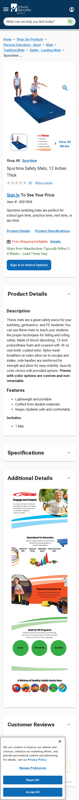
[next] (55, 144)
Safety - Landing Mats (45, 50)
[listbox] (31, 149)
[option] (19, 149)
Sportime (29, 161)
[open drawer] (6, 9)
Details (55, 241)
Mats (49, 45)
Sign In (13, 195)
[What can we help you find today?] (70, 21)
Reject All (32, 780)
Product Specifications (52, 231)
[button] (72, 9)
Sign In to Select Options (29, 265)
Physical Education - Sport (22, 45)
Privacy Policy (37, 759)
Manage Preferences (32, 768)
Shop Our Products (30, 39)
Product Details (18, 231)
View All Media (65, 144)
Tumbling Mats (14, 50)
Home (7, 39)
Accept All (32, 792)
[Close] (59, 741)
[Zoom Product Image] (65, 88)
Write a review (43, 182)
